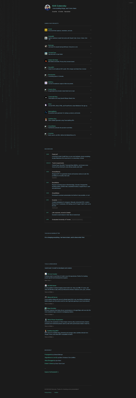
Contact (56, 392)
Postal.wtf (55, 154)
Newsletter (67, 11)
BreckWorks (55, 182)
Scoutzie (54, 200)
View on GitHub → (49, 292)
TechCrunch (55, 207)
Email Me (54, 11)
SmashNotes (55, 193)
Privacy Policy (48, 392)
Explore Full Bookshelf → (52, 372)
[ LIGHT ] (131, 2)
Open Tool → (48, 280)
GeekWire (54, 177)
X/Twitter (60, 11)
